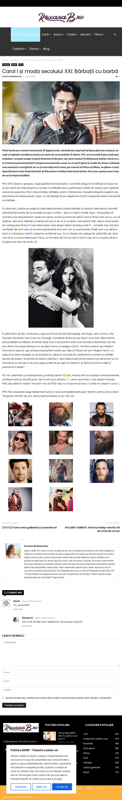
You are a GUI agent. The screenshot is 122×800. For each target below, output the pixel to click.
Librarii (85, 34)
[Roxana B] (61, 17)
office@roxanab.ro (27, 741)
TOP (21, 64)
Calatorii (18, 49)
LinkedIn (78, 788)
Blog (46, 49)
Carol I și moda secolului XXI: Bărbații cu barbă (60, 71)
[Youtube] (26, 3)
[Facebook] (5, 3)
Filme (98, 34)
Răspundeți (18, 609)
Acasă (5, 60)
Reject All (41, 786)
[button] (115, 34)
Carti (45, 34)
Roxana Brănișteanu (12, 76)
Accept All (62, 786)
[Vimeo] (21, 3)
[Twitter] (16, 3)
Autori (58, 34)
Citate (71, 34)
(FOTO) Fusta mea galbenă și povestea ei (29, 527)
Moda (14, 64)
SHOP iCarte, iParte (25, 34)
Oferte (33, 49)
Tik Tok (100, 788)
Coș (5, 788)
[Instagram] (10, 3)
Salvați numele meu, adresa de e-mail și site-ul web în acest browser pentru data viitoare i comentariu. (59, 697)
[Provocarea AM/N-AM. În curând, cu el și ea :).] (49, 736)
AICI (68, 379)
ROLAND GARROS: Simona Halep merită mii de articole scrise (92, 529)
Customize (20, 786)
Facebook (89, 788)
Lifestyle (14, 60)
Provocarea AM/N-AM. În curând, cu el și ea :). (67, 736)
